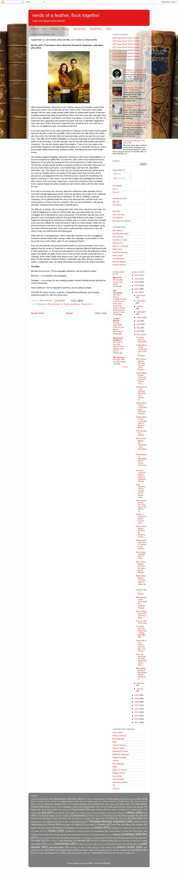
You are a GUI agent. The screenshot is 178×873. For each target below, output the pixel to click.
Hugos (123, 810)
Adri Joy (115, 202)
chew (125, 828)
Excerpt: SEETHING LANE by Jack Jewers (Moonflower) (118, 327)
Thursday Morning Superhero (141, 339)
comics (52, 830)
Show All (125, 367)
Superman (85, 304)
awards (34, 828)
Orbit (141, 816)
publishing (73, 847)
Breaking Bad (129, 799)
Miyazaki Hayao (47, 816)
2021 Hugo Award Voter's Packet (125, 47)
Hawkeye (65, 810)
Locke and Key (99, 813)
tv (91, 304)
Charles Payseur (119, 745)
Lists (44, 29)
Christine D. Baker (119, 240)
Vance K (115, 192)
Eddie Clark (117, 249)
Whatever (117, 278)
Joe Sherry (116, 205)
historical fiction (140, 838)
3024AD (34, 799)
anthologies (126, 825)
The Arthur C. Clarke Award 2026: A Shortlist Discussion (134, 71)
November (141, 301)
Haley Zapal (117, 255)
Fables (110, 807)
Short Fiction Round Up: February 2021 (141, 614)
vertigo (84, 853)
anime (113, 825)
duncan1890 (87, 863)
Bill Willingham (99, 799)
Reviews (34, 29)
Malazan (113, 813)
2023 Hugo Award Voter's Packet (125, 44)
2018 (137, 702)
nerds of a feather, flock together (66, 15)
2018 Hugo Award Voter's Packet (125, 56)
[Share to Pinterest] (82, 300)
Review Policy (96, 29)
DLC (68, 804)
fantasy (129, 834)
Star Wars (132, 818)
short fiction (49, 850)
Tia (113, 785)
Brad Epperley (118, 739)
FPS (101, 807)
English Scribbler (119, 757)
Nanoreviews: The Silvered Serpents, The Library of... (141, 393)
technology (49, 853)
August (140, 317)
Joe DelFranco (118, 259)
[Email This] (72, 300)
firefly (40, 838)
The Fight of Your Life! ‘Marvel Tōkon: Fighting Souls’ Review (118, 346)
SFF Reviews (119, 357)
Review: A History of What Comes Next (141, 519)
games (67, 838)
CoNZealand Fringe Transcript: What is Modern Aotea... (141, 422)
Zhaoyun (116, 789)
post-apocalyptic (56, 847)
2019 (137, 698)
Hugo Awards (78, 809)
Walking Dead (36, 825)
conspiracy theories (83, 831)
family (66, 304)
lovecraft (135, 841)
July (138, 321)
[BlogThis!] (74, 300)
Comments (120, 178)
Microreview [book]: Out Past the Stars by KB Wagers (141, 567)
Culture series (36, 804)
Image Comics (137, 810)
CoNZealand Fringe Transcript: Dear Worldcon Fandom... (141, 408)
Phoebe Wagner (119, 262)
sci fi (98, 847)
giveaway (87, 838)
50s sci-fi (44, 799)
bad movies (46, 828)
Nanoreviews (80, 815)
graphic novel (99, 838)
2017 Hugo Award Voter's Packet (125, 60)
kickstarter (94, 841)
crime (125, 831)
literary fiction (107, 841)
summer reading (119, 850)
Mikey (114, 767)
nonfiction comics (121, 844)
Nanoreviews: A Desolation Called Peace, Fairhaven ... (141, 461)
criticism (34, 835)
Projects (65, 29)
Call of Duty (52, 801)
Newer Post (37, 313)
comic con (38, 831)
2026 (137, 275)
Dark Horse (110, 804)
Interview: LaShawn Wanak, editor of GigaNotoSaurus (141, 476)
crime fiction (138, 831)
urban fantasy (71, 853)
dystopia (117, 834)
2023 (137, 285)
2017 (137, 705)
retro (89, 847)
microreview (62, 843)
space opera (67, 850)
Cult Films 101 (139, 801)
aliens (78, 824)
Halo (42, 810)
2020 (137, 695)
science (108, 847)
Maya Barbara (118, 764)
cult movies (58, 835)
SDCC (88, 818)
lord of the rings (123, 841)
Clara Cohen (117, 243)
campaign (115, 828)
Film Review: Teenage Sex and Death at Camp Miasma (134, 124)
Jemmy (115, 761)
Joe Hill (57, 813)
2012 (137, 722)
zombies (127, 853)
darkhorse (85, 835)
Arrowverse (42, 304)
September (141, 312)
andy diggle (90, 825)
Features (54, 29)
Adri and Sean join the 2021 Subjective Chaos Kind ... (141, 659)
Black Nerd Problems (118, 339)
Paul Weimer (117, 218)
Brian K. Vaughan (37, 801)
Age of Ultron (86, 799)
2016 (137, 709)
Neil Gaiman (95, 816)
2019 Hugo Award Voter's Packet (125, 53)
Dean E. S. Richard (120, 246)
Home (108, 29)
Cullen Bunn (124, 801)
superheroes (75, 304)
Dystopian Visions (70, 807)
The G (115, 189)
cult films (45, 835)
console (68, 831)
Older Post (101, 313)
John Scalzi (69, 813)
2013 (137, 719)
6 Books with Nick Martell (141, 433)
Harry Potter (52, 810)
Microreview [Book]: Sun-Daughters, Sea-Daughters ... (141, 444)
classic (134, 828)
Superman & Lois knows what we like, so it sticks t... (141, 646)
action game (65, 825)
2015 (137, 712)
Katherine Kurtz (84, 813)
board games (84, 828)
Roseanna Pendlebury (121, 221)
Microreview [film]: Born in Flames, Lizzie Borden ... (141, 544)
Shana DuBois (118, 779)
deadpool (101, 835)
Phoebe (34, 818)
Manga (121, 813)
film (145, 834)
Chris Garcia (117, 237)
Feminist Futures (125, 807)
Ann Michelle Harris (120, 234)
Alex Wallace (117, 230)
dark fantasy (72, 835)
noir (108, 844)
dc (62, 304)
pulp (82, 847)
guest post (125, 838)
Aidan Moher (117, 733)
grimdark (113, 838)
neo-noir (100, 844)
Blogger (107, 863)
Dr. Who (57, 807)
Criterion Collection (109, 801)
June (139, 324)
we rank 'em (115, 853)
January (140, 689)
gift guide (77, 838)
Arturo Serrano (54, 304)
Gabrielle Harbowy (120, 252)
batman (59, 828)
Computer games (92, 801)
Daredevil (96, 804)
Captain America (67, 801)
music (90, 844)
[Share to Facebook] (79, 300)
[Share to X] (77, 300)
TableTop (50, 822)
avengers (139, 825)
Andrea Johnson (119, 736)
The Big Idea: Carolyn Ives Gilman (118, 282)
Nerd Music (108, 816)
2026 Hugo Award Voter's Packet (125, 38)
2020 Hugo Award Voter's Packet (125, 50)
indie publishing (65, 841)
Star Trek (119, 818)
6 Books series (59, 799)
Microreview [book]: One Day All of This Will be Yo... (141, 506)
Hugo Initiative (97, 810)
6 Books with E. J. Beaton (141, 592)
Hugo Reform (112, 810)
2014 (137, 716)
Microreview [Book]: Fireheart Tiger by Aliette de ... (141, 581)
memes (48, 844)
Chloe (81, 801)
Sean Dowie (117, 776)
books (99, 827)
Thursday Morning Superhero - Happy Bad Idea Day (141, 632)
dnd (109, 834)
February (140, 683)
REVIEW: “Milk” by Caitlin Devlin (119, 360)
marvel (38, 844)
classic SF (143, 828)
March (139, 334)
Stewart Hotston (119, 265)
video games (98, 853)
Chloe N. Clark (118, 748)
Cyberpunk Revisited (53, 804)
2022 (137, 289)
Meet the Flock (79, 29)
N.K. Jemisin (64, 816)
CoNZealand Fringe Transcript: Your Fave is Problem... (141, 350)
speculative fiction (86, 850)
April (139, 331)
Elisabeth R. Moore (120, 751)
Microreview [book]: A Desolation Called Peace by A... (141, 673)
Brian (114, 742)
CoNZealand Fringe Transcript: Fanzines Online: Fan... (141, 378)
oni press (133, 844)
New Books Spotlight (125, 816)
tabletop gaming (36, 853)
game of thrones (52, 838)
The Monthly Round (76, 822)
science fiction (126, 847)
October (140, 306)
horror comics (51, 841)
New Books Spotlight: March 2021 (141, 555)
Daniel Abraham (80, 804)
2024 (137, 282)
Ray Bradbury (77, 818)
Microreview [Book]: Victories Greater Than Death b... (141, 364)
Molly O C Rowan (119, 770)
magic (144, 841)
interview (81, 840)
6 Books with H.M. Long (141, 622)
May (139, 328)
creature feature (114, 831)
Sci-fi (107, 818)
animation (101, 824)
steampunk (103, 850)
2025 (137, 279)
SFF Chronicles (118, 292)
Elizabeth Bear (89, 807)
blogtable (71, 828)
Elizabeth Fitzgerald (120, 754)
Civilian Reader (116, 320)
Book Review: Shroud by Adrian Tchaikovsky (133, 89)
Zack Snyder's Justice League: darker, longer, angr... (140, 491)
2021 (137, 292)
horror (38, 840)
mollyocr (81, 844)
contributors (99, 831)
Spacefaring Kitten (120, 782)
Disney (47, 807)
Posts (118, 174)
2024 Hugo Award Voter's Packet (125, 41)
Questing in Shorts (50, 818)
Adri (74, 799)
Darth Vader (125, 804)
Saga (98, 818)
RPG (65, 818)
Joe (44, 812)
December (141, 295)
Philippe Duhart (118, 773)
